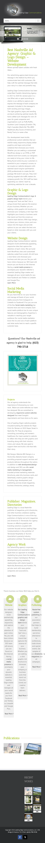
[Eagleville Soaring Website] (28, 817)
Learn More (11, 283)
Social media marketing (24, 305)
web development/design (27, 464)
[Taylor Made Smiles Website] (37, 808)
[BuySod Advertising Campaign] (28, 800)
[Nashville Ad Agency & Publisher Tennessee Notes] (12, 744)
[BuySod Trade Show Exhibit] (28, 808)
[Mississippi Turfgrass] (33, 744)
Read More (8, 714)
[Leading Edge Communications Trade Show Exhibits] (37, 800)
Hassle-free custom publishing (36, 612)
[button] (5, 749)
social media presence (22, 267)
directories (38, 654)
